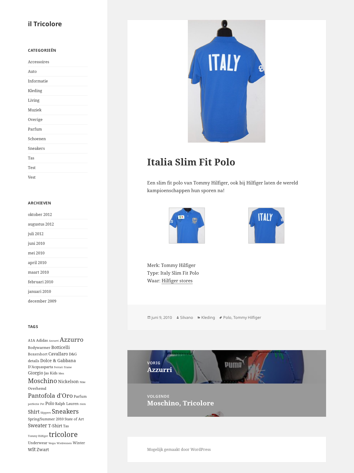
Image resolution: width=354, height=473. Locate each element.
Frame (68, 367)
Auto (32, 71)
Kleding (35, 90)
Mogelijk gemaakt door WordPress (179, 449)
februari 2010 (40, 281)
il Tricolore (45, 23)
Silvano (186, 317)
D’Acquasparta (40, 366)
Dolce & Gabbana (58, 360)
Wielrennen (64, 443)
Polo (49, 403)
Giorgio (35, 373)
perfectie (33, 404)
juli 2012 (36, 233)
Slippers (45, 412)
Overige (35, 119)
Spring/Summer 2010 (46, 418)
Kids (54, 373)
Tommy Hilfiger (38, 436)
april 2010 (37, 262)
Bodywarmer (39, 347)
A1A (31, 340)
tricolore (63, 434)
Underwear (37, 442)
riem (83, 404)
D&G (73, 354)
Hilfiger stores (177, 280)
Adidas (42, 340)
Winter (79, 442)
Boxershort (37, 354)
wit (32, 449)
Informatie (38, 81)
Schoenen (37, 138)
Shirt (33, 411)
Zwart (43, 449)
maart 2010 (38, 272)
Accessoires (38, 61)
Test (32, 167)
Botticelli (60, 347)
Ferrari (58, 367)
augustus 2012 (41, 224)
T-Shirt (55, 426)
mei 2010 (36, 253)
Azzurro (71, 339)
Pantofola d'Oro (50, 395)
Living (33, 100)
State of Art (74, 418)
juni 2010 (36, 243)
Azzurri (54, 340)
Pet (42, 404)
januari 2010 (39, 291)
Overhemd (37, 388)
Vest (32, 177)
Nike (82, 382)
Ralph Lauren (67, 403)
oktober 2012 (40, 214)
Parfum (35, 129)
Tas (31, 158)
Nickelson (68, 381)
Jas (46, 373)
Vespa (52, 443)
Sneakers (36, 148)
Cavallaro (58, 354)
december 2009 (42, 301)
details (33, 360)
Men (61, 373)
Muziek (34, 110)
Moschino (42, 380)
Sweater (37, 425)
